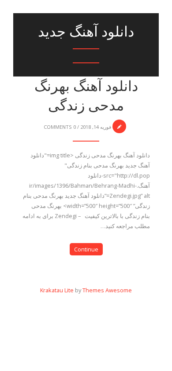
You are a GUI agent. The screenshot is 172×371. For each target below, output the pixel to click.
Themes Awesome (107, 290)
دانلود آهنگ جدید (86, 31)
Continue (86, 249)
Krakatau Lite (57, 290)
